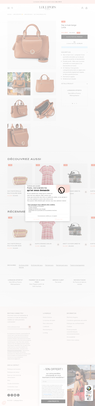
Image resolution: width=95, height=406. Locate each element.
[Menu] (92, 386)
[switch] (89, 399)
